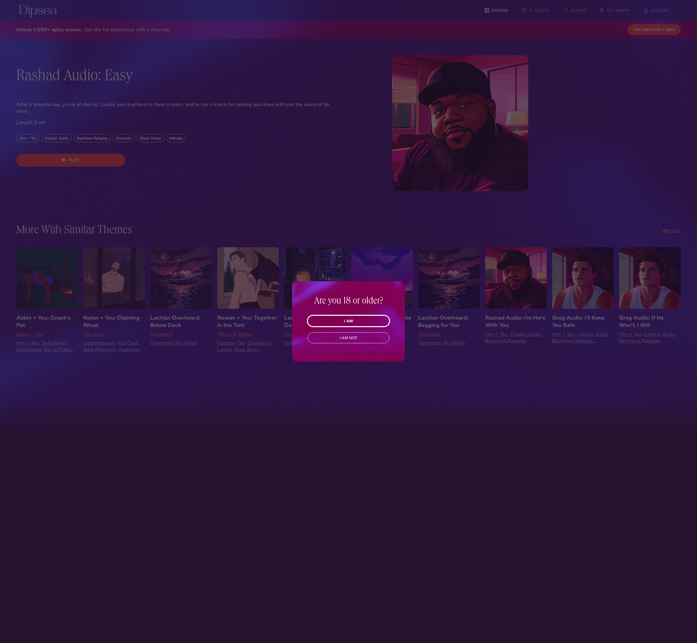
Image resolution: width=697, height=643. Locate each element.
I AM (348, 321)
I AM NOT (348, 338)
